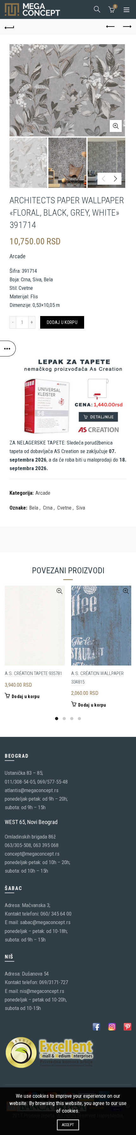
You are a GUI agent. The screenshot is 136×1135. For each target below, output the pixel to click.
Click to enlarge (116, 126)
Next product (126, 27)
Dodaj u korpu (62, 322)
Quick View (59, 591)
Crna (48, 508)
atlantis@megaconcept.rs (32, 790)
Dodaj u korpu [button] (26, 696)
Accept (68, 1125)
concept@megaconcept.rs (32, 854)
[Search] (97, 9)
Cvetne (64, 508)
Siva (80, 508)
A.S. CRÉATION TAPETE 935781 (33, 673)
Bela (33, 508)
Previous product (111, 27)
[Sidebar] (8, 348)
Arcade (42, 493)
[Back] (9, 27)
